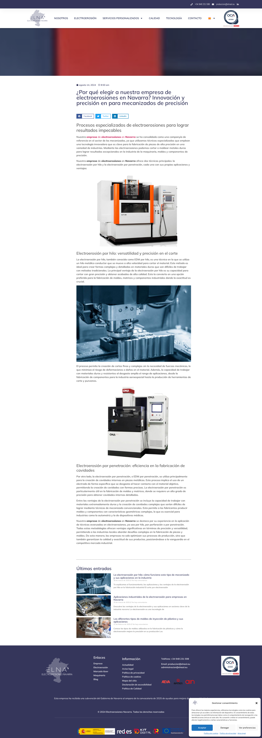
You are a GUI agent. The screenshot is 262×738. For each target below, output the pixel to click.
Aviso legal (242, 733)
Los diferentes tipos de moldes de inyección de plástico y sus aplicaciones (148, 620)
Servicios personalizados (121, 18)
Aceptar (202, 727)
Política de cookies (211, 733)
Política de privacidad (228, 733)
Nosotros (61, 18)
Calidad (154, 18)
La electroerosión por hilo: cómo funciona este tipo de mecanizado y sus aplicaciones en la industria (151, 576)
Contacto (195, 18)
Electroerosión (85, 18)
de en (111, 136)
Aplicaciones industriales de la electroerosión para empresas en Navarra (150, 598)
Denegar (225, 727)
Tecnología (174, 18)
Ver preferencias (247, 727)
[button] (256, 703)
